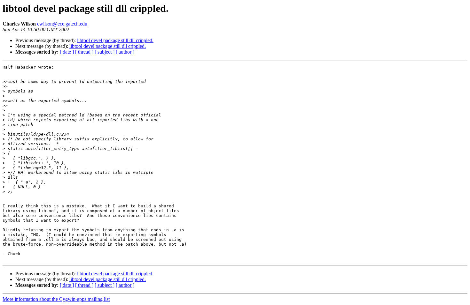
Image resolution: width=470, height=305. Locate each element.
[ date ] (67, 52)
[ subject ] (104, 52)
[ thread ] (84, 52)
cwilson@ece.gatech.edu (62, 23)
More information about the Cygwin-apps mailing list (56, 299)
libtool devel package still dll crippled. (115, 40)
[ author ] (125, 52)
